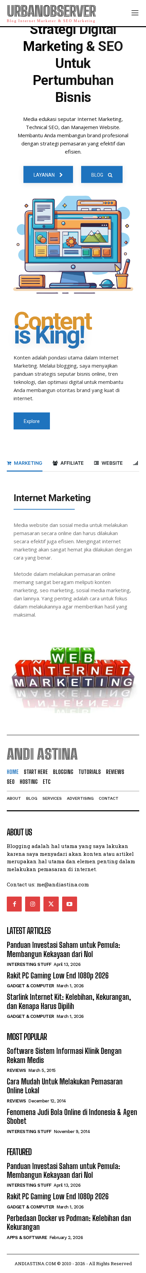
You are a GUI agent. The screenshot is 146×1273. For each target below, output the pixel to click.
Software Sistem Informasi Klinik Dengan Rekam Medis (64, 1055)
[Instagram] (32, 904)
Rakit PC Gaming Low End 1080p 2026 (58, 975)
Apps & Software (27, 1237)
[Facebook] (14, 904)
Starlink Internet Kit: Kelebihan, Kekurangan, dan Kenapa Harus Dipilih (69, 1001)
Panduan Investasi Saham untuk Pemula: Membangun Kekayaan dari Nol (63, 949)
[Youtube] (69, 904)
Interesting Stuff (29, 964)
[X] (50, 904)
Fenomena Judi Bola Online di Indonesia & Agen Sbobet (72, 1117)
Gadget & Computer (30, 985)
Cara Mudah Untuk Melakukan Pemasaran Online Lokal (65, 1086)
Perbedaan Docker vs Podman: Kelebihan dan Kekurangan (69, 1223)
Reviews (16, 1070)
